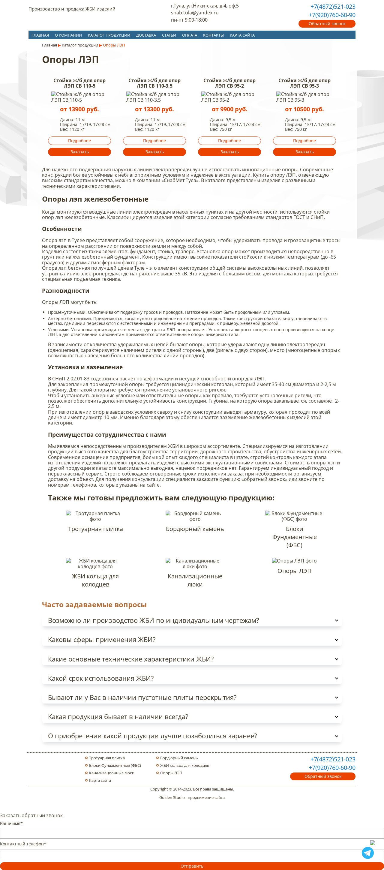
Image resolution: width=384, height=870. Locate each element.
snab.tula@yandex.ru (195, 12)
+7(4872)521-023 (333, 6)
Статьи (169, 35)
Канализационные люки (111, 773)
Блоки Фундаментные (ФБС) (115, 765)
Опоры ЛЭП (171, 773)
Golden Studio (172, 797)
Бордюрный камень (179, 758)
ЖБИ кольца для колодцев (184, 765)
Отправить (192, 866)
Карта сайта (242, 35)
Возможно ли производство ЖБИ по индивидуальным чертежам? (153, 620)
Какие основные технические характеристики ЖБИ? (131, 659)
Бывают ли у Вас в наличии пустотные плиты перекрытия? (142, 697)
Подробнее (79, 140)
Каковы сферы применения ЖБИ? (101, 639)
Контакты (213, 35)
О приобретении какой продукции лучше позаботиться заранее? (152, 735)
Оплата (189, 35)
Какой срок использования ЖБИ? (101, 678)
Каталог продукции (109, 35)
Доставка (146, 35)
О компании (68, 35)
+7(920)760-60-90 (332, 14)
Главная (40, 35)
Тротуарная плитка (107, 758)
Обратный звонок (327, 23)
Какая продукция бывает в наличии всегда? (118, 716)
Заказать (79, 151)
